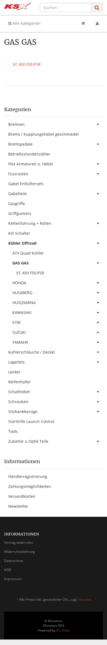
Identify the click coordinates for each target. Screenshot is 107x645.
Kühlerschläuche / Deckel (31, 352)
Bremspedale (20, 144)
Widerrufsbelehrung (19, 551)
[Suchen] (97, 7)
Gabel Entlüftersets (26, 183)
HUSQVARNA (24, 302)
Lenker (14, 372)
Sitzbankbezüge (22, 411)
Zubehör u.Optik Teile (28, 441)
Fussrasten (18, 173)
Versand (84, 599)
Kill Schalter (19, 233)
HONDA (19, 282)
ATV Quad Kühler (28, 253)
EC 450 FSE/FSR (27, 64)
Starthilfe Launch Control (31, 421)
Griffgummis (19, 213)
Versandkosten (21, 496)
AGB (7, 569)
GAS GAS (20, 263)
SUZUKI (19, 332)
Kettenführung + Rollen (29, 223)
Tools (13, 431)
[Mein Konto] (97, 23)
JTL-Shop (62, 630)
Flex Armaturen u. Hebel (30, 163)
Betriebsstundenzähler (29, 154)
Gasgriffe (16, 203)
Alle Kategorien (26, 23)
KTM (16, 322)
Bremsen (16, 124)
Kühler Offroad (22, 243)
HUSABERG (22, 292)
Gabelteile (17, 193)
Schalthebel (19, 391)
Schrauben (18, 401)
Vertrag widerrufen (18, 542)
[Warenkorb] (83, 23)
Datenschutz (13, 560)
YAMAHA (20, 342)
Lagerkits (16, 362)
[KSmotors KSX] (18, 6)
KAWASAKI (22, 312)
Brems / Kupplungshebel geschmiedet (43, 134)
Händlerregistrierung (27, 476)
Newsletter (18, 506)
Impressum (12, 578)
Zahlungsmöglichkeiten (29, 486)
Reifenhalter (19, 381)
